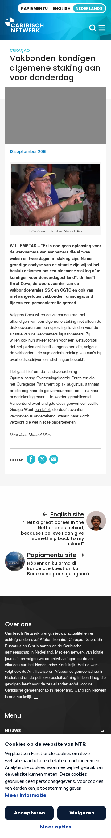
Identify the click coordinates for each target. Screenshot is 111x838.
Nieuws (13, 730)
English (62, 8)
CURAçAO (20, 50)
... (36, 696)
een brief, (43, 409)
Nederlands (89, 8)
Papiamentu (34, 8)
